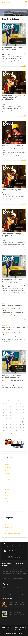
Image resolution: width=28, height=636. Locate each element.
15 (21, 400)
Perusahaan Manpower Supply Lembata (12, 48)
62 (13, 421)
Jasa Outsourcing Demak (13, 189)
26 (10, 406)
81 (6, 430)
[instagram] (16, 629)
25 (6, 406)
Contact (17, 592)
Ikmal (6, 524)
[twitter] (12, 629)
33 (10, 409)
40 (10, 412)
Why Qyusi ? (5, 592)
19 (10, 403)
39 (6, 412)
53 (6, 418)
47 (10, 415)
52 (3, 418)
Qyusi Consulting (19, 594)
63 (16, 421)
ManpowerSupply (6, 2)
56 (16, 418)
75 (10, 427)
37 (23, 409)
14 (18, 400)
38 (3, 412)
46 (6, 415)
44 (23, 412)
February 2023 (8, 467)
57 (20, 418)
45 (3, 415)
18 (6, 403)
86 (23, 430)
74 (6, 427)
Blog (16, 589)
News (6, 530)
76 (13, 427)
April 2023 (7, 461)
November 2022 (8, 476)
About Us (5, 589)
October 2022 (7, 480)
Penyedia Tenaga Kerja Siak (14, 145)
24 (3, 406)
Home (4, 587)
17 (3, 403)
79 (23, 427)
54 (10, 418)
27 (13, 406)
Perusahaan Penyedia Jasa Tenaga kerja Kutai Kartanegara (13, 97)
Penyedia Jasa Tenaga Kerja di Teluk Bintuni (11, 376)
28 (16, 406)
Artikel (6, 521)
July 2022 (7, 489)
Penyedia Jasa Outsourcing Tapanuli (13, 328)
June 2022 (7, 492)
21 (16, 403)
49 (16, 415)
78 (20, 427)
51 (23, 415)
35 (16, 409)
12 (11, 400)
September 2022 (8, 483)
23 (23, 403)
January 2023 (7, 470)
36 (20, 409)
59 (3, 421)
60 (6, 421)
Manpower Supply (18, 103)
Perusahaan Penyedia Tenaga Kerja (12, 533)
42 (16, 412)
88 (15, 433)
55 (13, 418)
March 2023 (7, 464)
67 (6, 424)
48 (13, 415)
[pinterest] (20, 629)
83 (13, 430)
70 (16, 424)
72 (23, 424)
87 (11, 433)
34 (13, 409)
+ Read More (23, 65)
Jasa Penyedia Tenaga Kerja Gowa (11, 234)
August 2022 (7, 486)
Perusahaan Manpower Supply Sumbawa (12, 280)
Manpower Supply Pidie (12, 305)
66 (3, 424)
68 (10, 424)
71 (20, 424)
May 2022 (7, 495)
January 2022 (7, 508)
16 (24, 400)
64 (20, 421)
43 (20, 412)
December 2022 (8, 473)
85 (20, 430)
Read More (4, 607)
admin (12, 53)
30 (23, 406)
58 (23, 418)
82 (10, 430)
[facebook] (8, 629)
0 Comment (8, 54)
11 (8, 400)
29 (20, 406)
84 (16, 430)
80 (3, 430)
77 (16, 427)
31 (3, 409)
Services (17, 587)
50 (20, 415)
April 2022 (7, 498)
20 (13, 403)
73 (3, 427)
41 (13, 412)
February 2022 (8, 505)
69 (13, 424)
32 (6, 409)
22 (20, 403)
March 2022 (7, 501)
